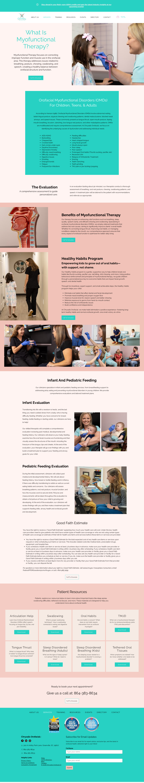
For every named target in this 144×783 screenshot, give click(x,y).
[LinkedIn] (26, 741)
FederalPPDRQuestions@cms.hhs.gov (37, 570)
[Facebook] (22, 741)
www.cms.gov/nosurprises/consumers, (97, 568)
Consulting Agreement (29, 765)
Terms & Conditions (27, 763)
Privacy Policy (26, 760)
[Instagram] (30, 741)
